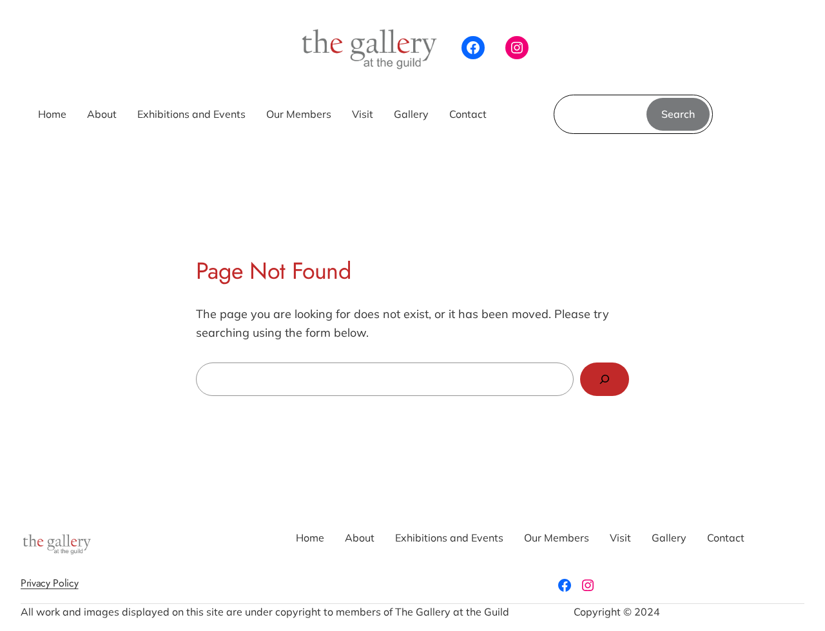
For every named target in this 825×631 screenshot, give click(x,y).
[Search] (604, 379)
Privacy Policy (50, 583)
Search (678, 114)
